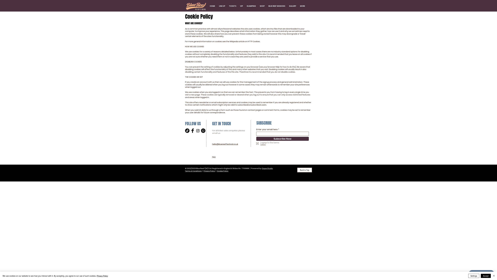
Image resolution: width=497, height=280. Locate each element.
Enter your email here (267, 129)
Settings (473, 276)
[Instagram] (198, 130)
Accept (486, 276)
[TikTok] (187, 130)
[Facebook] (192, 130)
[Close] (493, 276)
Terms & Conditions (193, 171)
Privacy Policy (209, 171)
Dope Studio (267, 168)
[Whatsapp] (203, 130)
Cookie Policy (223, 171)
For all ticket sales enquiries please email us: (228, 131)
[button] (232, 6)
